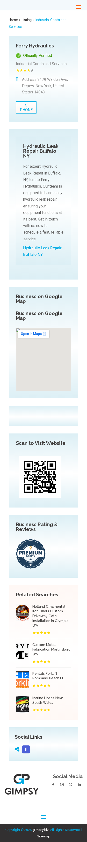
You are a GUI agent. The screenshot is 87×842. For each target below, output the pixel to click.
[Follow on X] (70, 784)
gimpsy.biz (41, 830)
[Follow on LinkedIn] (79, 784)
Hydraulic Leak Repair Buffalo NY (42, 251)
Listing (27, 20)
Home (13, 20)
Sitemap (43, 836)
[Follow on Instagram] (61, 784)
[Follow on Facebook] (53, 784)
